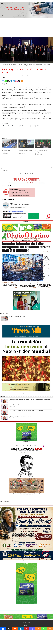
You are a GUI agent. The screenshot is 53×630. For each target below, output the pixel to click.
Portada (24, 75)
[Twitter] (14, 80)
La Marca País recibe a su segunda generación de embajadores (8, 169)
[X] (8, 80)
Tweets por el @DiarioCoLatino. (7, 504)
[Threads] (19, 80)
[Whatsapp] (5, 80)
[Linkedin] (11, 80)
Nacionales (10, 28)
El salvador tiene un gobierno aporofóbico (17, 316)
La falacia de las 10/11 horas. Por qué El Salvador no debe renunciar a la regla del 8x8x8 (26, 410)
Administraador (5, 75)
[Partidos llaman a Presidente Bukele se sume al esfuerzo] (9, 143)
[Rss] (20, 173)
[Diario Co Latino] (26, 9)
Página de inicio (3, 28)
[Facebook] (3, 80)
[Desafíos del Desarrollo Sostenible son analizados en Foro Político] (26, 143)
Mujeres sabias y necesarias (14, 404)
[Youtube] (28, 173)
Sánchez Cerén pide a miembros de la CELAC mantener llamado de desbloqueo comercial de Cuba (42, 150)
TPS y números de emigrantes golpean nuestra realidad (20, 416)
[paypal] (33, 173)
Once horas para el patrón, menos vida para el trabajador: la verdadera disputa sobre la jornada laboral (29, 399)
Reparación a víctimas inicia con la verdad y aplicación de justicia (43, 168)
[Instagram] (16, 80)
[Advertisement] (26, 22)
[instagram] (30, 173)
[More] (22, 80)
